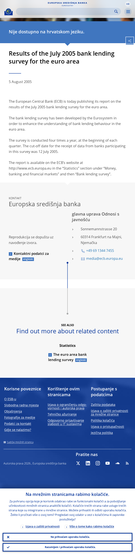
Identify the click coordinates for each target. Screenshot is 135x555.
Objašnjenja (13, 411)
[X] (78, 463)
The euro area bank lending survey (67, 357)
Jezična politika (102, 433)
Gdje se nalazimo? (17, 430)
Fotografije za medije (19, 417)
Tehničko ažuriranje (62, 414)
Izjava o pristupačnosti (107, 426)
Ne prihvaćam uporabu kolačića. (70, 537)
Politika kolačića (103, 420)
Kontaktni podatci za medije (29, 256)
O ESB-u (10, 399)
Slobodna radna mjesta (21, 405)
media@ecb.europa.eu (104, 259)
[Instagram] (98, 463)
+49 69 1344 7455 (100, 251)
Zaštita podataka (103, 405)
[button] (127, 4)
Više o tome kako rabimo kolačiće (91, 526)
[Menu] (128, 11)
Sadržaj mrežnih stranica (20, 442)
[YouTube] (107, 463)
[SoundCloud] (117, 463)
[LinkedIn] (88, 463)
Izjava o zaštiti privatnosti (42, 526)
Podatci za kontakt (17, 423)
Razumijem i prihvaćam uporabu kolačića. (70, 547)
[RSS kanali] (127, 463)
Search (116, 11)
